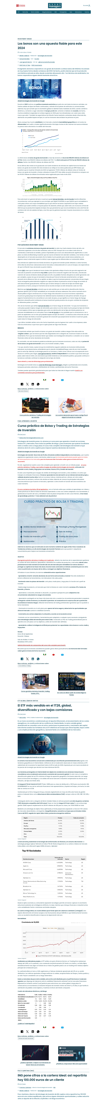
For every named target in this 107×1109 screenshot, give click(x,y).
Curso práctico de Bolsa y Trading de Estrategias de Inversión (35, 405)
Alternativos (78, 12)
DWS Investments (37, 65)
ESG (56, 12)
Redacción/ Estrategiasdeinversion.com (31, 438)
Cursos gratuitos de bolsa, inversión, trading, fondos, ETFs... (35, 681)
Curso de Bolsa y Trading (24, 665)
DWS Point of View (24, 65)
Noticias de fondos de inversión (26, 1038)
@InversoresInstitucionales (47, 62)
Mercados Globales (23, 391)
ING (54, 1087)
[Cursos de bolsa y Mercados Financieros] (53, 380)
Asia (71, 12)
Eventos (87, 12)
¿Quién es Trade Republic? (26, 1023)
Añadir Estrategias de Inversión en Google (31, 101)
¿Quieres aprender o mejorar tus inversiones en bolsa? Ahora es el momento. (35, 1052)
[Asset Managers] (55, 5)
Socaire (37, 59)
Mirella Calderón (24, 56)
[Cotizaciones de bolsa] (44, 380)
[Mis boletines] (62, 380)
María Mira (22, 717)
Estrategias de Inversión (45, 56)
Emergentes (63, 12)
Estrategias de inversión (19, 5)
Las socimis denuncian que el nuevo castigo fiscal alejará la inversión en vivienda (71, 405)
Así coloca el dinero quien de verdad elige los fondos (71, 681)
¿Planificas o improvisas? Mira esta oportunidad (71, 1053)
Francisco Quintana (25, 1087)
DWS (23, 270)
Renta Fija (25, 12)
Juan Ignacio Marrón (44, 354)
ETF (19, 12)
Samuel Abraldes (24, 59)
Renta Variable (35, 12)
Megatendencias (47, 12)
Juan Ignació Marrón (25, 62)
